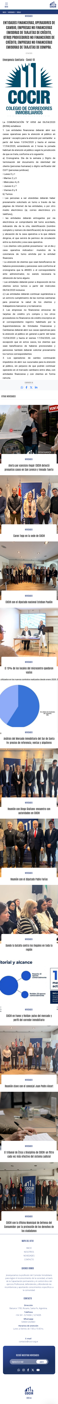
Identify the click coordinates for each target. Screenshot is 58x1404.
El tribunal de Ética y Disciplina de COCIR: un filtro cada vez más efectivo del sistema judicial (29, 1154)
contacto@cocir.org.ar (28, 1341)
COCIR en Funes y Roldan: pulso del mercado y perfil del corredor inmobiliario (29, 1017)
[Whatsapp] (19, 1369)
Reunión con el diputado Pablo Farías (29, 879)
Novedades (29, 459)
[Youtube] (38, 1369)
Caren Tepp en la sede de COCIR (29, 535)
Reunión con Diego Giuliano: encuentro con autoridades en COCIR (29, 811)
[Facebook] (28, 1369)
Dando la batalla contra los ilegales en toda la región (29, 947)
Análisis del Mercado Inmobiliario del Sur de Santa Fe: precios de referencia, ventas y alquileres (29, 740)
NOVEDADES (29, 16)
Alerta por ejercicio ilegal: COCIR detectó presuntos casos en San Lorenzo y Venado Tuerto (29, 467)
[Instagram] (23, 1369)
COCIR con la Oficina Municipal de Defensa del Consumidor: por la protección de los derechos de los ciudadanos (29, 1226)
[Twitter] (33, 1369)
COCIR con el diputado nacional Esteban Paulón (29, 602)
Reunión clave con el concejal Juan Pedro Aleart (29, 1086)
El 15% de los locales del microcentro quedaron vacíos (29, 670)
